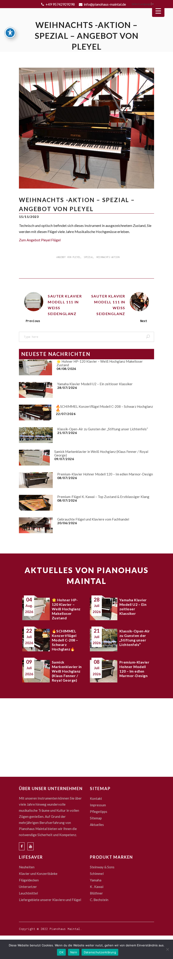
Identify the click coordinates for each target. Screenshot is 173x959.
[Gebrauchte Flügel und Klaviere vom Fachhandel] (36, 525)
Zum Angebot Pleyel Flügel (40, 240)
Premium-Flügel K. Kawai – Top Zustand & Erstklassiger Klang (103, 497)
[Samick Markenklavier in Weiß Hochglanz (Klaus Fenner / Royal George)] (34, 458)
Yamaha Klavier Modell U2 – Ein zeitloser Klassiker (95, 384)
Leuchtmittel (28, 893)
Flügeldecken (29, 880)
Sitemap (96, 818)
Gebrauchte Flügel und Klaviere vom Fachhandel (93, 519)
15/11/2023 (29, 217)
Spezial (88, 257)
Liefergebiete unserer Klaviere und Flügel (50, 900)
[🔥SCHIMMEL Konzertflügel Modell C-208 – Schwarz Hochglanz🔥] (35, 412)
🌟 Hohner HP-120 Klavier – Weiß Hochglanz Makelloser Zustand (100, 363)
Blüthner (96, 893)
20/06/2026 (67, 523)
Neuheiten (26, 867)
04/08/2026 (66, 369)
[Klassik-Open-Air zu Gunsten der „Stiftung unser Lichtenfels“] (36, 435)
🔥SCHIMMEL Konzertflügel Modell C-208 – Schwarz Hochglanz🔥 (104, 408)
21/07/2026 (67, 433)
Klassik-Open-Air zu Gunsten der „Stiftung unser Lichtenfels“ (102, 429)
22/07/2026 (66, 414)
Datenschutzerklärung (100, 952)
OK (61, 952)
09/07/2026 (64, 459)
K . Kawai (96, 887)
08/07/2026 (67, 478)
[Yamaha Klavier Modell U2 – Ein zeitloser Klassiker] (36, 390)
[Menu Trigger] (158, 11)
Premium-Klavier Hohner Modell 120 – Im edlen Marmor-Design (105, 474)
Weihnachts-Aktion (107, 257)
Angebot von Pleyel (68, 257)
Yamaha (95, 880)
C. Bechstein (99, 900)
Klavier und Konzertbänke (38, 873)
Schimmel (97, 873)
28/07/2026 (67, 388)
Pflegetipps (98, 811)
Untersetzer (28, 887)
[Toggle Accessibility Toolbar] (10, 32)
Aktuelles (97, 825)
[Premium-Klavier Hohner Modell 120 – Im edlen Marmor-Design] (36, 480)
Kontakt (96, 798)
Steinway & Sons (102, 867)
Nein (73, 952)
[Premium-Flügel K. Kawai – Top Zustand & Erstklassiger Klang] (36, 503)
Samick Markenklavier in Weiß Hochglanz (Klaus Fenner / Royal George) (101, 453)
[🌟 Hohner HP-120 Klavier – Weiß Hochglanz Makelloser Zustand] (35, 367)
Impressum (98, 805)
